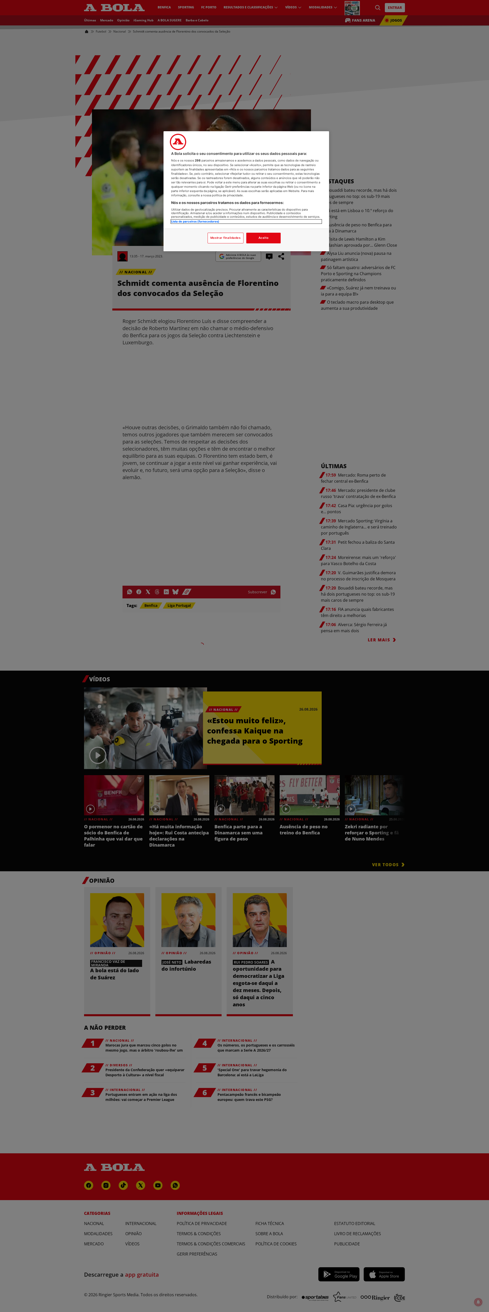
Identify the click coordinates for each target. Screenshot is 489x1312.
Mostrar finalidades (225, 238)
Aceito (263, 238)
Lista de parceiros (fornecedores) (195, 221)
